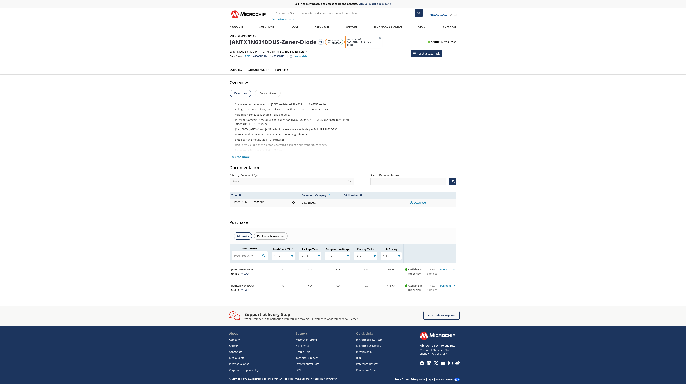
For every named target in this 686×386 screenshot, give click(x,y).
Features (240, 93)
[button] (300, 54)
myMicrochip (364, 351)
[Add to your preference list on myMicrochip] (321, 42)
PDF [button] (247, 56)
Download (419, 202)
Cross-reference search (283, 19)
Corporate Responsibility (244, 370)
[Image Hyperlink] (248, 18)
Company (234, 339)
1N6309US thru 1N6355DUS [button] (267, 56)
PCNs (299, 370)
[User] (441, 15)
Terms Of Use (402, 379)
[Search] (419, 13)
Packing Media (365, 249)
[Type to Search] (452, 181)
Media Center (237, 358)
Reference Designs (367, 364)
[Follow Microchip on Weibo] (457, 364)
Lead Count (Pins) (283, 249)
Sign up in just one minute (375, 4)
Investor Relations (240, 364)
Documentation (258, 70)
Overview (236, 70)
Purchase (281, 70)
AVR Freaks (302, 345)
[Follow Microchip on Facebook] (422, 364)
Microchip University (368, 345)
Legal (430, 379)
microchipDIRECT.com (369, 339)
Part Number (249, 248)
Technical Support (307, 358)
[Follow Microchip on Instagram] (450, 364)
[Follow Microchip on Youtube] (443, 363)
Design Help (303, 351)
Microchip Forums (306, 339)
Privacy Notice (418, 379)
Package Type (310, 249)
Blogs (359, 358)
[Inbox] (455, 15)
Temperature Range (338, 249)
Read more (242, 157)
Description (268, 93)
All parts (243, 236)
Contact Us (235, 351)
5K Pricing (391, 249)
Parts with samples (270, 236)
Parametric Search (367, 370)
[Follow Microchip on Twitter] (436, 364)
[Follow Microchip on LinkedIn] (429, 364)
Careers (233, 345)
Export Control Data (307, 364)
